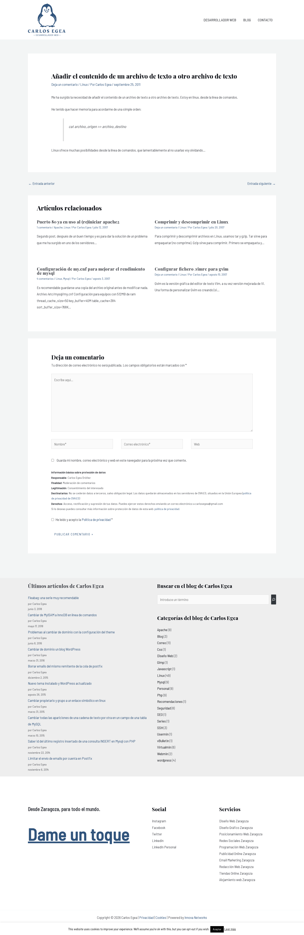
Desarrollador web (219, 20)
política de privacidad (166, 509)
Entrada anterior (41, 183)
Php (160, 695)
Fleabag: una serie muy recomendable (53, 598)
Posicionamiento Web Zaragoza (240, 834)
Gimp (160, 662)
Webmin (162, 754)
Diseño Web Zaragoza (234, 821)
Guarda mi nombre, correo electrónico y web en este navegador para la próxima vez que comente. (122, 460)
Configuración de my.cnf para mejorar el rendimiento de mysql (91, 271)
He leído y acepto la (84, 519)
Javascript (164, 669)
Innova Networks (195, 917)
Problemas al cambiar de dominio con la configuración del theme (71, 632)
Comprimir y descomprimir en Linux (191, 221)
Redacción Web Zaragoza (236, 867)
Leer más (230, 929)
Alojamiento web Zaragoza (237, 880)
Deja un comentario (64, 84)
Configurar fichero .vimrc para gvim (191, 269)
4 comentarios (45, 278)
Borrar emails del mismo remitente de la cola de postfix (65, 666)
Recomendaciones (170, 701)
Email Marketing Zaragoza (236, 860)
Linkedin (158, 840)
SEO (160, 714)
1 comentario (44, 227)
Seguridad (164, 708)
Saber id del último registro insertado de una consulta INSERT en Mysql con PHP (81, 741)
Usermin (163, 734)
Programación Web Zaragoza (238, 847)
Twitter (157, 834)
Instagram (159, 821)
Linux (84, 84)
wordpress (164, 760)
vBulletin (163, 741)
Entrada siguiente (261, 183)
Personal (163, 688)
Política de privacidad (96, 519)
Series (161, 721)
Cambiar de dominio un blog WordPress (54, 649)
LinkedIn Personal (164, 847)
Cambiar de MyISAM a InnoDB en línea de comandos (62, 615)
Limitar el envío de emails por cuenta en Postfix (60, 758)
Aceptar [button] (217, 929)
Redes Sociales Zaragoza (236, 840)
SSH (160, 728)
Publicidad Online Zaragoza (237, 853)
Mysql (66, 278)
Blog (247, 20)
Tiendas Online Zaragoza (236, 873)
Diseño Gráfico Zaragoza (236, 827)
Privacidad (146, 917)
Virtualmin (164, 747)
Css (159, 649)
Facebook (158, 827)
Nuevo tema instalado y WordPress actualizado (60, 683)
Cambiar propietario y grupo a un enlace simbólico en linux (66, 700)
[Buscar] (273, 599)
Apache (58, 227)
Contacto (265, 20)
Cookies (161, 917)
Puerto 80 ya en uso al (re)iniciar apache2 (78, 221)
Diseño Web (165, 656)
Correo (161, 643)
